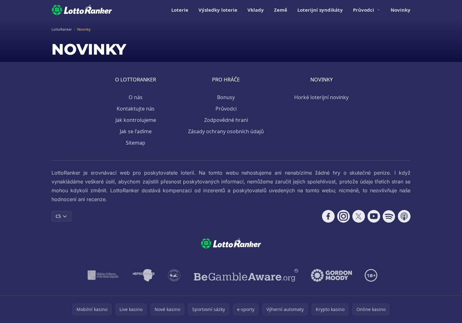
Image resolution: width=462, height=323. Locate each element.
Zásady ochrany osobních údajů (226, 131)
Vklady (255, 10)
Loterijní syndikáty (320, 10)
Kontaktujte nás (136, 108)
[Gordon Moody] (331, 275)
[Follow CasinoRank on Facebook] (328, 216)
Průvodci (363, 10)
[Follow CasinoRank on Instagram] (343, 216)
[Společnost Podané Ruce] (174, 275)
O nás (136, 97)
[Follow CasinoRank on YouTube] (374, 216)
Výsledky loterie (217, 10)
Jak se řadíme (136, 131)
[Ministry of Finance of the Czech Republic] (102, 275)
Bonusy (226, 97)
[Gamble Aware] (246, 275)
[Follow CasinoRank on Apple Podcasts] (404, 216)
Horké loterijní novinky (321, 97)
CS (58, 216)
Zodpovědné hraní (226, 120)
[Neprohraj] (144, 275)
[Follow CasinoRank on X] (358, 216)
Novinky (400, 10)
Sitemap (135, 142)
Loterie (179, 10)
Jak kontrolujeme (135, 120)
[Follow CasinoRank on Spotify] (389, 216)
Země (280, 10)
